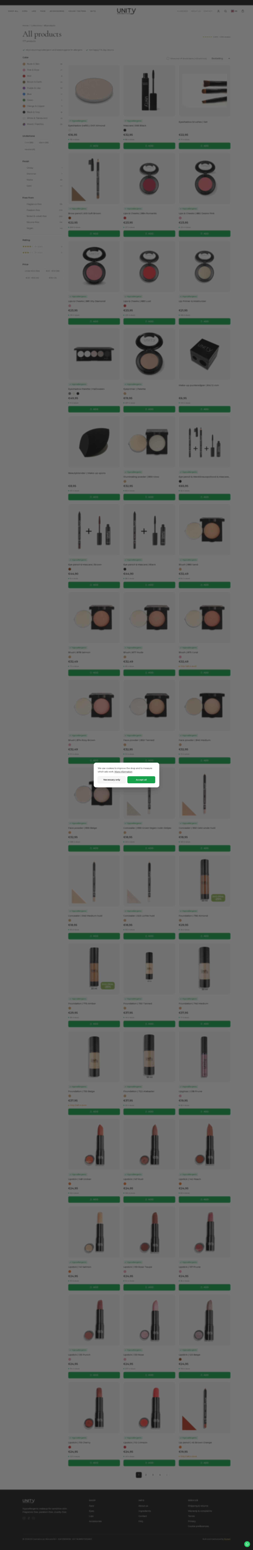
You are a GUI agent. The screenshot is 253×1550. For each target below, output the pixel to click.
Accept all (141, 779)
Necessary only (112, 779)
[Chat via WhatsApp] (247, 1544)
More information (123, 771)
